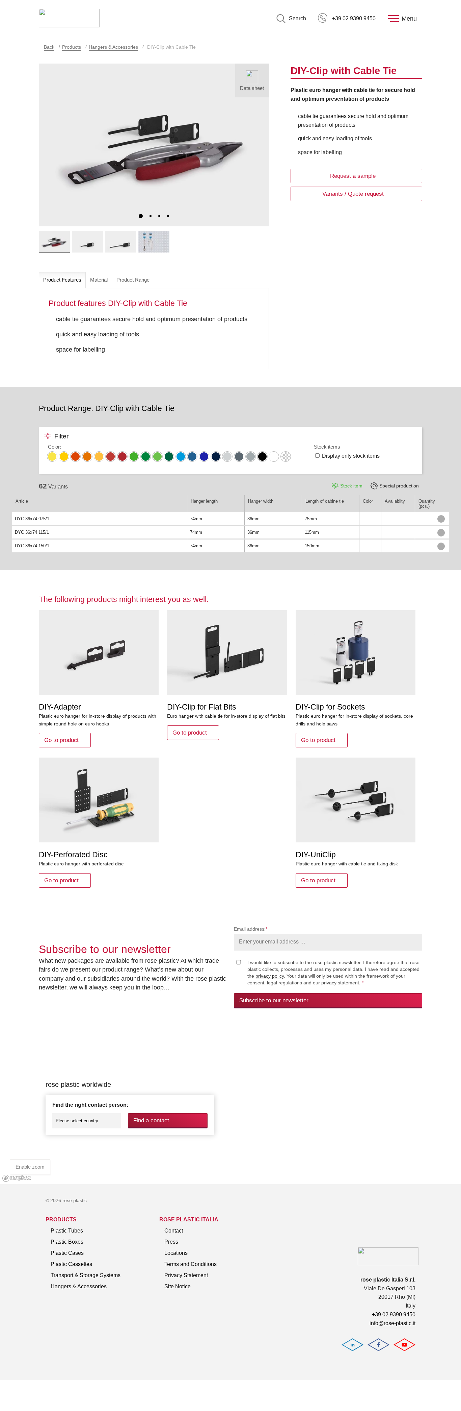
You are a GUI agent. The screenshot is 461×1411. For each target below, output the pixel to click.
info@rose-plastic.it (392, 1323)
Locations (176, 1253)
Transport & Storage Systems (85, 1275)
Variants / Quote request (353, 194)
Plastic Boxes (67, 1242)
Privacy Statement (186, 1275)
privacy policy (269, 976)
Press (171, 1242)
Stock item (351, 485)
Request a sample (353, 176)
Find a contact (151, 1120)
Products (71, 47)
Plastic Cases (67, 1253)
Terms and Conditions (190, 1264)
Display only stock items (351, 456)
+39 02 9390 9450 (354, 18)
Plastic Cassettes (71, 1264)
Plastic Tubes (67, 1231)
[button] (141, 216)
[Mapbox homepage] (16, 1178)
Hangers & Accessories (113, 47)
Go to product (61, 740)
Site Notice (177, 1286)
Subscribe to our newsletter (273, 1000)
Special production (399, 485)
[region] (230, 1103)
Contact (173, 1231)
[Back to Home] (69, 18)
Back (49, 47)
